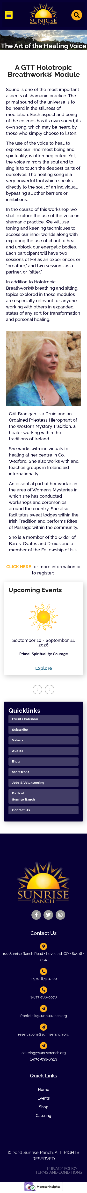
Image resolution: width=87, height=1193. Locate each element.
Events (43, 1098)
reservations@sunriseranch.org (43, 1034)
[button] (9, 15)
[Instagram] (60, 915)
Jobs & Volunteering (28, 782)
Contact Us (21, 810)
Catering (43, 1115)
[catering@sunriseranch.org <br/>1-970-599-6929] (43, 1045)
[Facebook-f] (36, 915)
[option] (43, 634)
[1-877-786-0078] (43, 990)
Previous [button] (37, 689)
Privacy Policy (62, 1169)
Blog (16, 761)
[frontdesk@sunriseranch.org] (43, 1008)
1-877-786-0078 (43, 997)
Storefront (20, 772)
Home (43, 1089)
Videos (17, 740)
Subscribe (20, 729)
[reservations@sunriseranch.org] (43, 1027)
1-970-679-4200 (43, 979)
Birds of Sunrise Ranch (23, 796)
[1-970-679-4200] (43, 971)
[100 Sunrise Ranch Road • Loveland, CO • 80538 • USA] (43, 946)
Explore (43, 668)
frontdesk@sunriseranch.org (43, 1016)
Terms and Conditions (58, 1172)
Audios (17, 751)
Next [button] (49, 689)
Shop (43, 1107)
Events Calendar (25, 719)
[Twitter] (48, 915)
